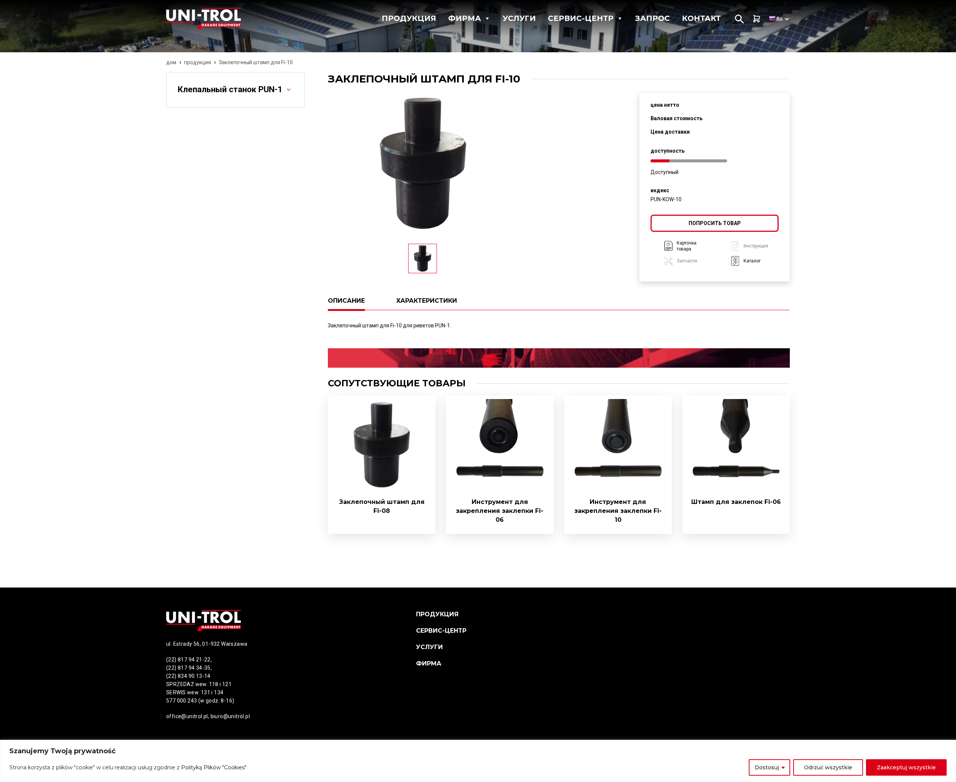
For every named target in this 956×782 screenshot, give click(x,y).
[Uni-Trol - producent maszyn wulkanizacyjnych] (218, 18)
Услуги (519, 18)
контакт (701, 18)
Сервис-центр (581, 18)
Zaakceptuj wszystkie (906, 767)
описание (346, 300)
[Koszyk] (756, 18)
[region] (478, 761)
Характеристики (426, 300)
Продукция (409, 18)
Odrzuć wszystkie (828, 767)
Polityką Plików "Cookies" (213, 767)
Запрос (652, 18)
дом (171, 62)
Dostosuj (767, 767)
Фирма (464, 18)
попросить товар (715, 223)
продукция (197, 62)
